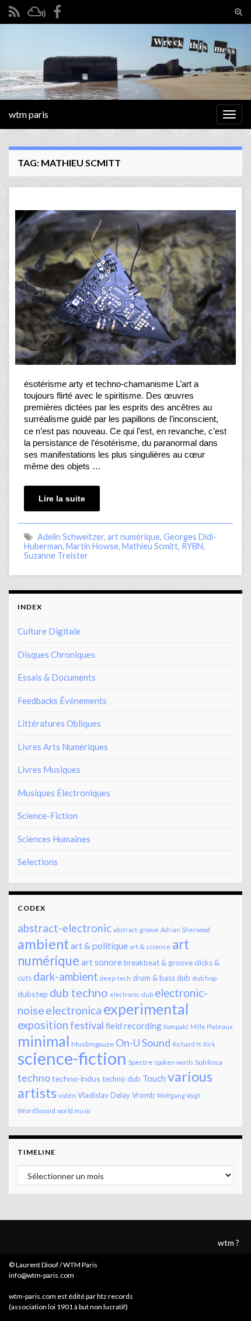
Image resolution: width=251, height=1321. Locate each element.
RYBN (192, 546)
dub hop (204, 978)
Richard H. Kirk (193, 1044)
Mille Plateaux (211, 1026)
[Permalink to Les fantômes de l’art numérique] (125, 287)
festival (87, 1025)
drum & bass (154, 977)
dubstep (33, 994)
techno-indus (76, 1078)
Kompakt (176, 1026)
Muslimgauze (92, 1044)
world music (74, 1110)
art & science (150, 946)
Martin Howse (92, 546)
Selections (38, 861)
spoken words (173, 1062)
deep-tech (115, 978)
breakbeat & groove (158, 962)
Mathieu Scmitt (150, 546)
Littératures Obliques (59, 723)
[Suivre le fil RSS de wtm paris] (14, 9)
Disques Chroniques (56, 654)
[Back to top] (224, 1294)
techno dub (121, 1078)
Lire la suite (62, 498)
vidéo (67, 1095)
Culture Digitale (49, 631)
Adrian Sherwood (185, 929)
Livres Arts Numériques (63, 746)
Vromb (143, 1095)
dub (183, 977)
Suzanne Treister (56, 555)
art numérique (133, 537)
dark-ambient (65, 976)
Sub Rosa (208, 1062)
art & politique (99, 945)
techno (34, 1077)
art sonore (101, 962)
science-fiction (72, 1058)
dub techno (79, 992)
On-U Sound (143, 1042)
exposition (43, 1025)
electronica (74, 1010)
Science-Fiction (48, 815)
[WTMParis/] (57, 9)
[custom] (36, 9)
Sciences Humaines (54, 839)
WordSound (36, 1110)
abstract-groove (136, 929)
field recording (134, 1025)
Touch (154, 1078)
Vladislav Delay (104, 1095)
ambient (43, 944)
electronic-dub (131, 994)
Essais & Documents (57, 677)
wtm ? (228, 1242)
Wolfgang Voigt (178, 1095)
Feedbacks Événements (62, 700)
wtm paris (28, 114)
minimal (43, 1041)
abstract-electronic (64, 928)
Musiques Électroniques (64, 792)
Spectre (140, 1062)
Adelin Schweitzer (70, 537)
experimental (146, 1008)
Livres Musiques (49, 769)
